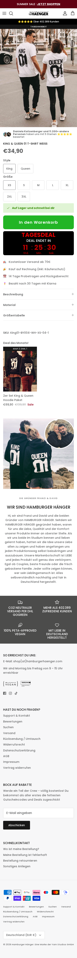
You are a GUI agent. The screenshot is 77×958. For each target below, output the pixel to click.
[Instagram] (10, 693)
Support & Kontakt (16, 716)
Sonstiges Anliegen (16, 866)
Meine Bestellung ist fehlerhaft (25, 855)
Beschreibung (13, 294)
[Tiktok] (16, 693)
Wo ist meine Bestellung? (21, 849)
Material (9, 305)
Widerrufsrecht (14, 744)
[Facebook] (4, 693)
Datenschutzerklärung (19, 750)
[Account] (64, 13)
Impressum (11, 762)
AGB (6, 756)
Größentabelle (14, 315)
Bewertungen (12, 721)
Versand (9, 733)
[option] (38, 76)
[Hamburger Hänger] (38, 13)
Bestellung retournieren (20, 861)
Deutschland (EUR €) (21, 935)
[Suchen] (13, 13)
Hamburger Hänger (23, 944)
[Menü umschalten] (4, 13)
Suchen (8, 727)
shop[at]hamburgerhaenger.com (37, 661)
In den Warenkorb (38, 222)
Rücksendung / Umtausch (21, 739)
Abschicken (16, 825)
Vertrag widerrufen (17, 768)
